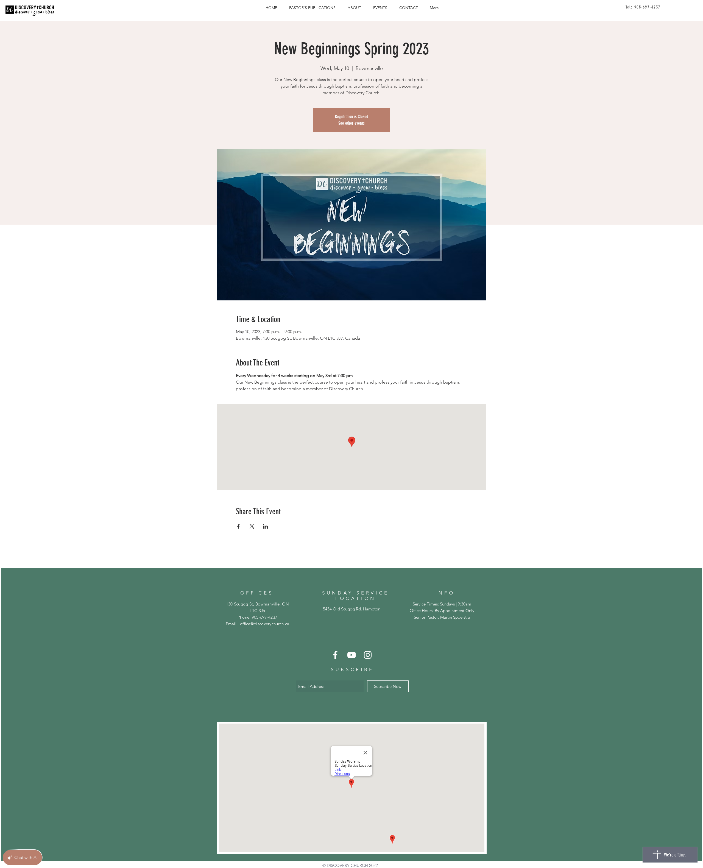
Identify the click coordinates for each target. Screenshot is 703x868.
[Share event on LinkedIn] (265, 526)
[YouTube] (351, 655)
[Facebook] (335, 655)
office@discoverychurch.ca (647, 7)
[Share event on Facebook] (238, 526)
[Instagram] (367, 655)
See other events (351, 123)
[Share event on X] (252, 526)
